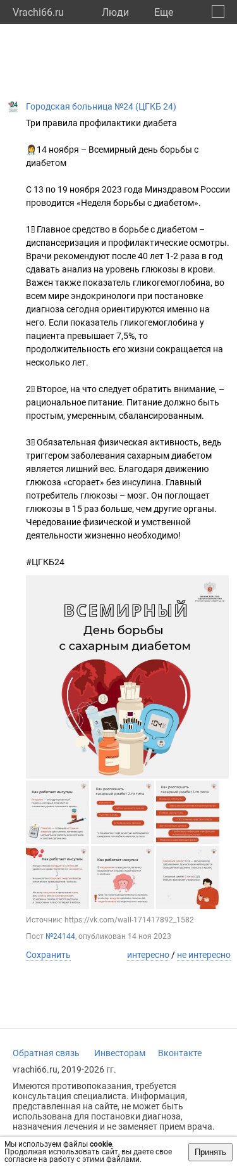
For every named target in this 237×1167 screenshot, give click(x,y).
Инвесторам (119, 1053)
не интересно (204, 955)
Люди (115, 12)
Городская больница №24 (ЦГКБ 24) (101, 106)
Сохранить (48, 955)
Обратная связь (46, 1053)
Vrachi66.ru (38, 12)
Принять (210, 1152)
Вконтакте (180, 1053)
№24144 (60, 936)
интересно (148, 955)
